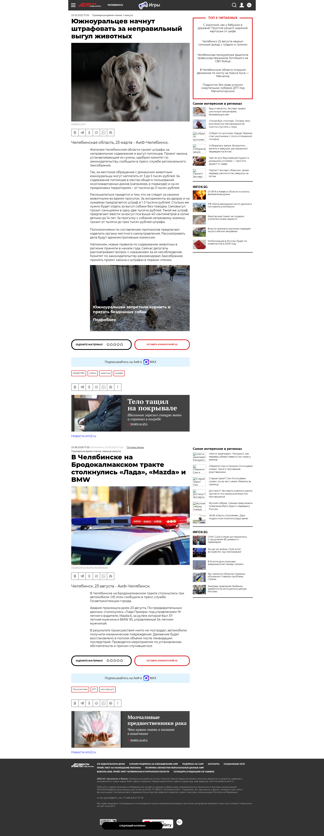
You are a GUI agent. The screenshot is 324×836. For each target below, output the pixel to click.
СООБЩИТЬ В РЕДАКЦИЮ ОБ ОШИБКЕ (193, 771)
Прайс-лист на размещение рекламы (119, 768)
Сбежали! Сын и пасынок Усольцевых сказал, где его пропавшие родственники (231, 469)
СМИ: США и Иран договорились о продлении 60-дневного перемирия (227, 539)
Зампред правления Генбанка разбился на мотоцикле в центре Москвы (227, 589)
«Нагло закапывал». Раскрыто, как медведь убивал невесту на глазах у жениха (230, 456)
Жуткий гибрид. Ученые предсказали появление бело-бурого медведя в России (231, 506)
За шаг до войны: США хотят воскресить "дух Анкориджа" (225, 550)
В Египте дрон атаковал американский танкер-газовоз (225, 563)
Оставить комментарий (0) (162, 344)
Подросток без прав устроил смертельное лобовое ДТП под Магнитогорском (222, 88)
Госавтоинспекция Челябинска (89, 567)
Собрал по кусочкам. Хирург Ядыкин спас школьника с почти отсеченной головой (230, 136)
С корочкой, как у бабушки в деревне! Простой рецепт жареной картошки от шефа (223, 28)
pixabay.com (78, 123)
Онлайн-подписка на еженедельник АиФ (153, 764)
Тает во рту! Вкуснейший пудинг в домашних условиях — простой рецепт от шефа (229, 160)
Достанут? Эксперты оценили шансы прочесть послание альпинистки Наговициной (230, 493)
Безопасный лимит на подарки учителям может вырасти (226, 217)
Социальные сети (234, 764)
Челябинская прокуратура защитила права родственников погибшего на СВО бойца (222, 58)
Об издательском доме (111, 764)
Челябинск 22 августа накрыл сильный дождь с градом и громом (222, 43)
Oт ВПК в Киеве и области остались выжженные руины (229, 193)
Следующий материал (132, 826)
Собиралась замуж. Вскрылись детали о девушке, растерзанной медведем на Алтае (228, 148)
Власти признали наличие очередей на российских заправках (229, 230)
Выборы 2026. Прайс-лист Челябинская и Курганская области (133, 771)
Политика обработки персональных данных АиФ (174, 768)
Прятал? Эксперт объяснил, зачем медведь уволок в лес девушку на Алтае (229, 173)
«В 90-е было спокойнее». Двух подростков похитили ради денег (228, 517)
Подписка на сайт (193, 764)
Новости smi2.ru (83, 436)
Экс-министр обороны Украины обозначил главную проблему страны (226, 576)
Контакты (213, 764)
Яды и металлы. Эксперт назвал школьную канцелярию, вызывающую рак (227, 111)
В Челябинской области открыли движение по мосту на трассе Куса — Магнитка (223, 73)
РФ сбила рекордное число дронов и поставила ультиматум (230, 205)
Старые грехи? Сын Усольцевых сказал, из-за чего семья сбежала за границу (230, 481)
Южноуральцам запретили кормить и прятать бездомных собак (131, 309)
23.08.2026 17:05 (80, 447)
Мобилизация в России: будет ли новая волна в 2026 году (227, 242)
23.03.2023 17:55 (80, 15)
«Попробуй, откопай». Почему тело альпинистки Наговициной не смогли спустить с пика (229, 123)
